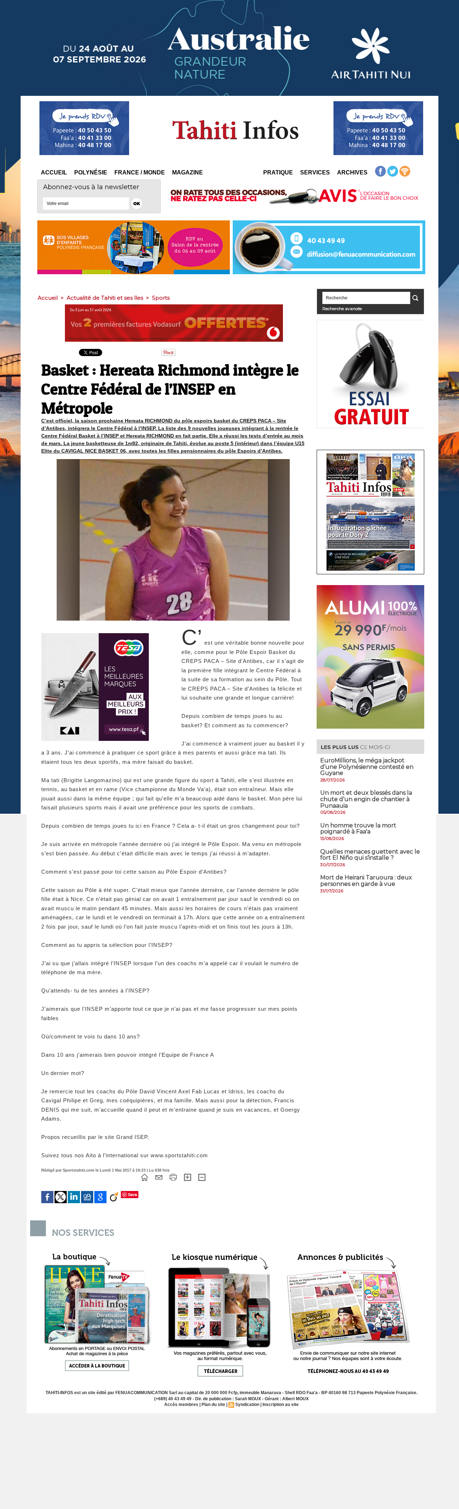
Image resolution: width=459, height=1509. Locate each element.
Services (315, 172)
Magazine (187, 172)
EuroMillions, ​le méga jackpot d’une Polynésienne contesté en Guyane (366, 766)
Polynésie (90, 172)
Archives (352, 172)
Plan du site (213, 1404)
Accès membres (181, 1404)
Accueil (54, 172)
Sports (161, 297)
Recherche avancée (342, 308)
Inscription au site (280, 1404)
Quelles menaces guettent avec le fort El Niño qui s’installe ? (370, 854)
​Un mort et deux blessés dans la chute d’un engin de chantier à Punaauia (366, 799)
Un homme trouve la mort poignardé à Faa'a (358, 828)
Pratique (278, 172)
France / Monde (139, 172)
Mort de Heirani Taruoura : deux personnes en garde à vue (366, 880)
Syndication (247, 1404)
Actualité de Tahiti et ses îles (105, 297)
